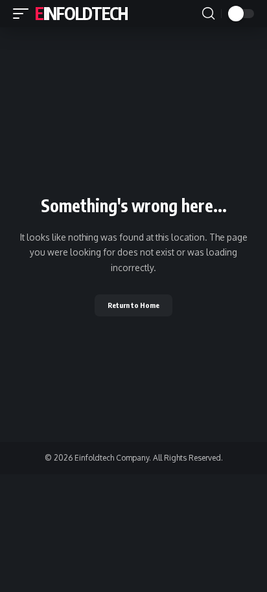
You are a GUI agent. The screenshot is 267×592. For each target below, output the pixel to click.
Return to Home (133, 305)
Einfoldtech (81, 13)
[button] (24, 13)
